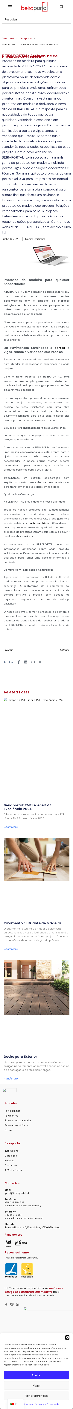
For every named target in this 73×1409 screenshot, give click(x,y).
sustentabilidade (39, 523)
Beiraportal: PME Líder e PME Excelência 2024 (27, 807)
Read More (11, 827)
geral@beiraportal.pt (17, 1193)
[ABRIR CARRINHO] (61, 7)
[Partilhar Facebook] (18, 662)
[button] (67, 1337)
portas (59, 348)
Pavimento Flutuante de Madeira (32, 923)
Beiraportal (8, 38)
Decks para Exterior (20, 1056)
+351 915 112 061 (13, 1215)
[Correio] (33, 662)
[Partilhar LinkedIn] (26, 662)
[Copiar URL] (40, 662)
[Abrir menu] (10, 6)
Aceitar (37, 1375)
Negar (37, 1385)
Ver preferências (36, 1396)
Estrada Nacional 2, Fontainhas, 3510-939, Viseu (32, 1227)
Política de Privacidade (47, 1403)
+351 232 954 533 (14, 1202)
